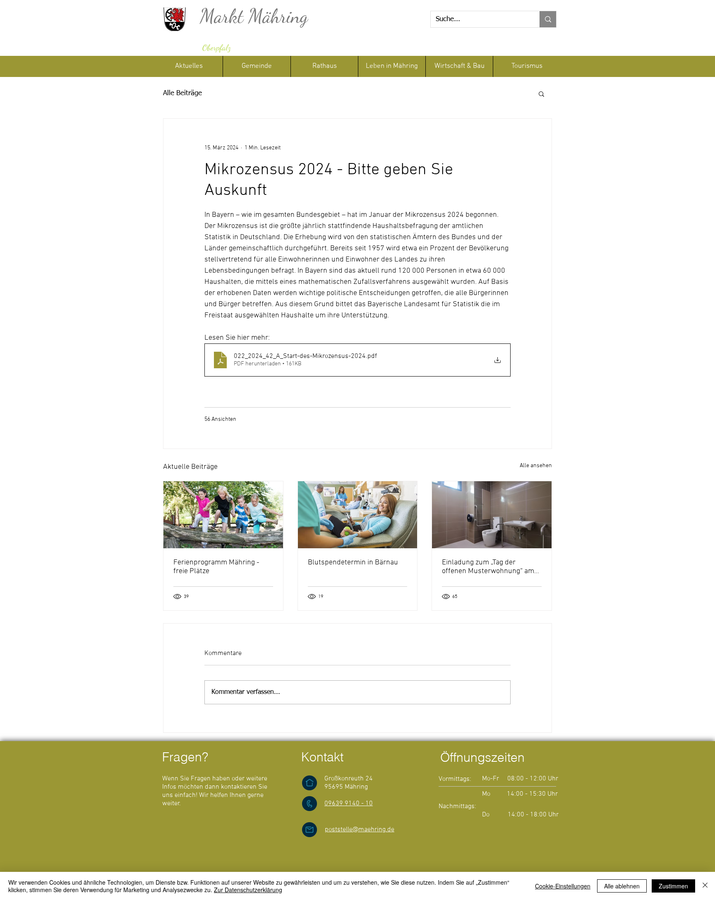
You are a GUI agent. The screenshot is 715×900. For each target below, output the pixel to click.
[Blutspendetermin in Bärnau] (357, 514)
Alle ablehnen (622, 886)
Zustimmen (673, 886)
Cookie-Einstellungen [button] (562, 886)
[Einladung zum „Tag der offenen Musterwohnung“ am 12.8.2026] (492, 514)
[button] (324, 66)
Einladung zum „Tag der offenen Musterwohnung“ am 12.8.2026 (488, 567)
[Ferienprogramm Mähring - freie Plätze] (223, 514)
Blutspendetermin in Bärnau (353, 562)
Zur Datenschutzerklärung (248, 890)
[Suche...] (548, 19)
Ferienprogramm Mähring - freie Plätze (216, 567)
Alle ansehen (536, 465)
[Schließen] (705, 885)
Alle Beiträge (182, 93)
